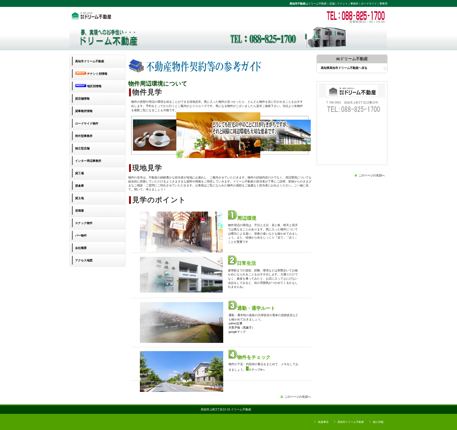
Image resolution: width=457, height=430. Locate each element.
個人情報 (378, 421)
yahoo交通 (235, 323)
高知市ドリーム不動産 (350, 421)
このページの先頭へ (298, 396)
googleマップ (237, 331)
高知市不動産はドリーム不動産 (142, 15)
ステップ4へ (257, 369)
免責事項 (323, 421)
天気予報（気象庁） (242, 327)
